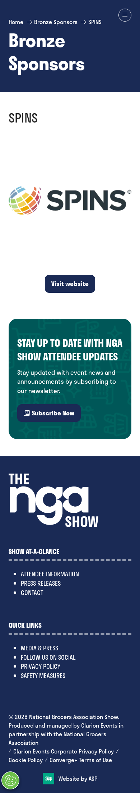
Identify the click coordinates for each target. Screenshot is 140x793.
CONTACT (32, 592)
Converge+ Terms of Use (81, 760)
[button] (124, 15)
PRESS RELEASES (41, 583)
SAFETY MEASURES (43, 675)
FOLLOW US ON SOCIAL (48, 657)
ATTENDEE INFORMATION (50, 573)
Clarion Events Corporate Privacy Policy (63, 751)
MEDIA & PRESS (39, 648)
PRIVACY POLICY (40, 666)
